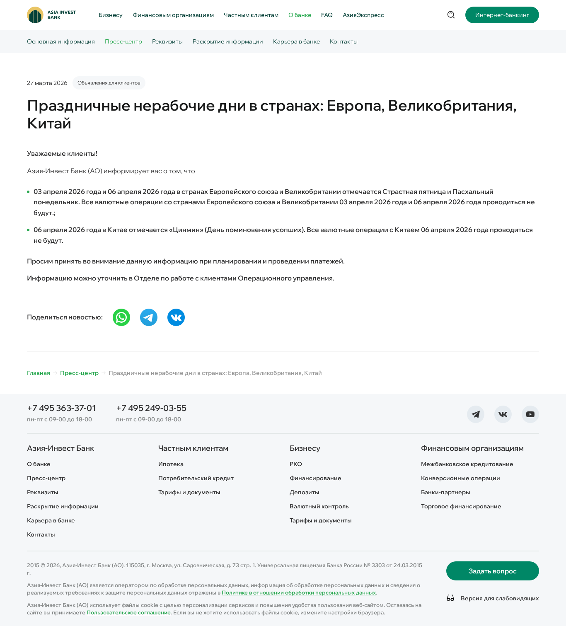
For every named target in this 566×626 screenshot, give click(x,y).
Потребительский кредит (196, 478)
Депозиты (304, 492)
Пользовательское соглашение (129, 612)
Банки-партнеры (445, 492)
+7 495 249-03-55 (151, 408)
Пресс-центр (123, 41)
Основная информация (61, 41)
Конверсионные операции (460, 478)
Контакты (344, 41)
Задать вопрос (493, 571)
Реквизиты (167, 41)
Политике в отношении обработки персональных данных (299, 592)
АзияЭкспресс (363, 15)
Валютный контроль (319, 506)
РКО (296, 464)
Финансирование (315, 478)
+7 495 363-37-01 (61, 408)
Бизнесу (111, 15)
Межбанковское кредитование (467, 464)
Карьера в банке (296, 41)
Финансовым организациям (173, 15)
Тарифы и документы (189, 492)
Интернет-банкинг (502, 15)
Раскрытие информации (228, 41)
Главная (38, 373)
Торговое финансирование (461, 506)
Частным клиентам (251, 15)
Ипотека (171, 464)
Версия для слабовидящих (498, 598)
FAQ (327, 15)
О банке (299, 15)
